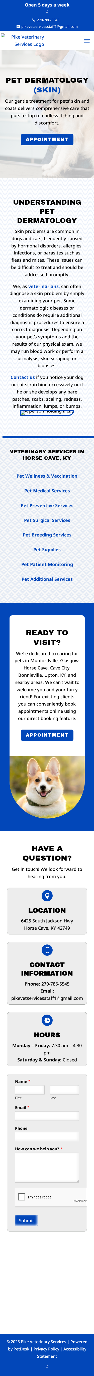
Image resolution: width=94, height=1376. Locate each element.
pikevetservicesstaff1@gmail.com (47, 998)
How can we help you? (38, 1149)
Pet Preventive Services (47, 505)
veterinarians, (44, 286)
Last (53, 1098)
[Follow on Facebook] (47, 13)
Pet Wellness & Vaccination (47, 476)
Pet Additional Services (47, 579)
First (18, 1098)
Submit (26, 1220)
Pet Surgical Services (47, 520)
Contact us (23, 377)
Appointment (47, 139)
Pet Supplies (47, 549)
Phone (21, 1128)
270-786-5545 (55, 984)
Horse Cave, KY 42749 (47, 928)
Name (23, 1081)
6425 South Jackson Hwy (47, 921)
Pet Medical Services (47, 491)
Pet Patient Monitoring (47, 564)
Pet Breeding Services (47, 535)
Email (22, 1107)
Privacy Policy (46, 1349)
